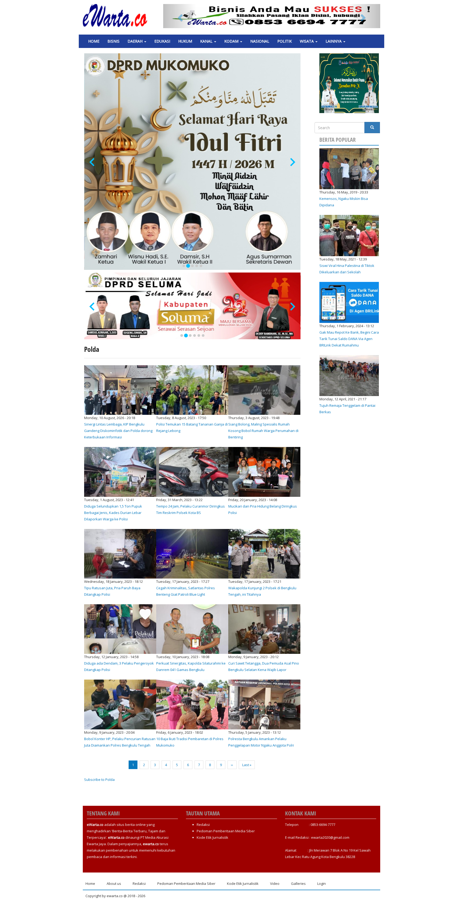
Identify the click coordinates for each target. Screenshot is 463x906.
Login (321, 883)
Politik (284, 41)
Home (93, 41)
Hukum (185, 41)
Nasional (259, 41)
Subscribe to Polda (99, 779)
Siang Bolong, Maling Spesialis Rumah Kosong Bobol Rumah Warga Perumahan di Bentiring (263, 430)
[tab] (183, 265)
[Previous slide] (92, 162)
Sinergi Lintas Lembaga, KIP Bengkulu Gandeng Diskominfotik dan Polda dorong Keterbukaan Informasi (118, 430)
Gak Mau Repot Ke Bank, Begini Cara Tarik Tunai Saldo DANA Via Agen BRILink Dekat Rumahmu (349, 339)
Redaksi (203, 824)
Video (274, 883)
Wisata (307, 41)
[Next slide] (292, 162)
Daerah (136, 41)
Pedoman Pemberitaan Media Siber (226, 831)
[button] (179, 16)
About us (114, 883)
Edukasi (162, 41)
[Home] (117, 15)
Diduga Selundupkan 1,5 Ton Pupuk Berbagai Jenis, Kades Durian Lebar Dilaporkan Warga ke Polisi (113, 512)
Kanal (207, 41)
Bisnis (113, 41)
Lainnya (334, 41)
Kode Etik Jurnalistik (212, 837)
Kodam (232, 41)
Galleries (298, 883)
